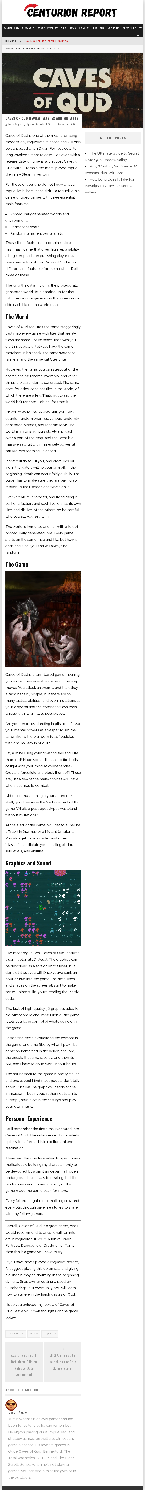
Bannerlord (11, 28)
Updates (84, 28)
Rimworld (28, 28)
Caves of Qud (16, 135)
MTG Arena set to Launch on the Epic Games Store (62, 1361)
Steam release (40, 155)
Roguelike (50, 1333)
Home (8, 48)
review (34, 1333)
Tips (63, 28)
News (72, 28)
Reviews (61, 124)
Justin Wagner (15, 124)
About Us (113, 28)
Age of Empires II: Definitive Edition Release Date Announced (24, 1364)
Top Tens (98, 28)
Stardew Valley (48, 28)
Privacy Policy (132, 28)
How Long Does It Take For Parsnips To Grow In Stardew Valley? (60, 41)
